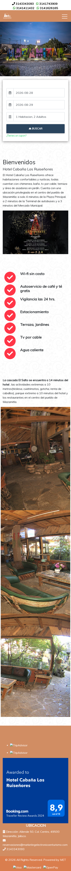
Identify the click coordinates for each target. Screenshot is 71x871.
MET (63, 860)
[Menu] (64, 17)
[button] (5, 49)
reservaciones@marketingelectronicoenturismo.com (35, 844)
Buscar (36, 128)
